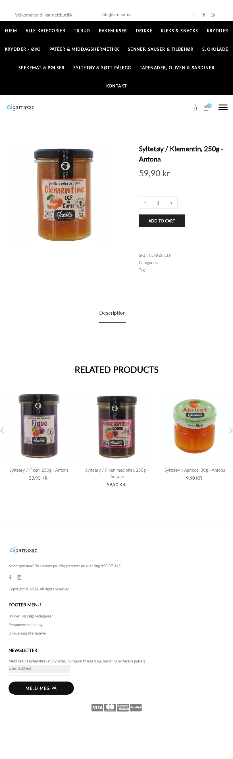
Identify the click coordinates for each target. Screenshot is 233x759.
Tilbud (82, 30)
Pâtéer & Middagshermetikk (84, 49)
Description (112, 313)
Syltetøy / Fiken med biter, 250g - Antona (117, 473)
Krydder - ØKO (23, 49)
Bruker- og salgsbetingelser (31, 616)
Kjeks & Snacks (179, 30)
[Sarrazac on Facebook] (204, 15)
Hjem (11, 30)
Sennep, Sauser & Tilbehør (161, 49)
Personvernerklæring (26, 624)
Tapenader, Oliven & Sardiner (177, 67)
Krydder (217, 30)
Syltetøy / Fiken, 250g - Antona (38, 469)
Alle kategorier (45, 30)
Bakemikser (113, 30)
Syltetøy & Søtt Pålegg (102, 67)
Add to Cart (162, 220)
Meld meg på (41, 688)
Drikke (144, 30)
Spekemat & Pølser (41, 67)
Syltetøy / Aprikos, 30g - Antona (195, 469)
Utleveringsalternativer (27, 633)
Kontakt (116, 85)
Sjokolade (215, 49)
